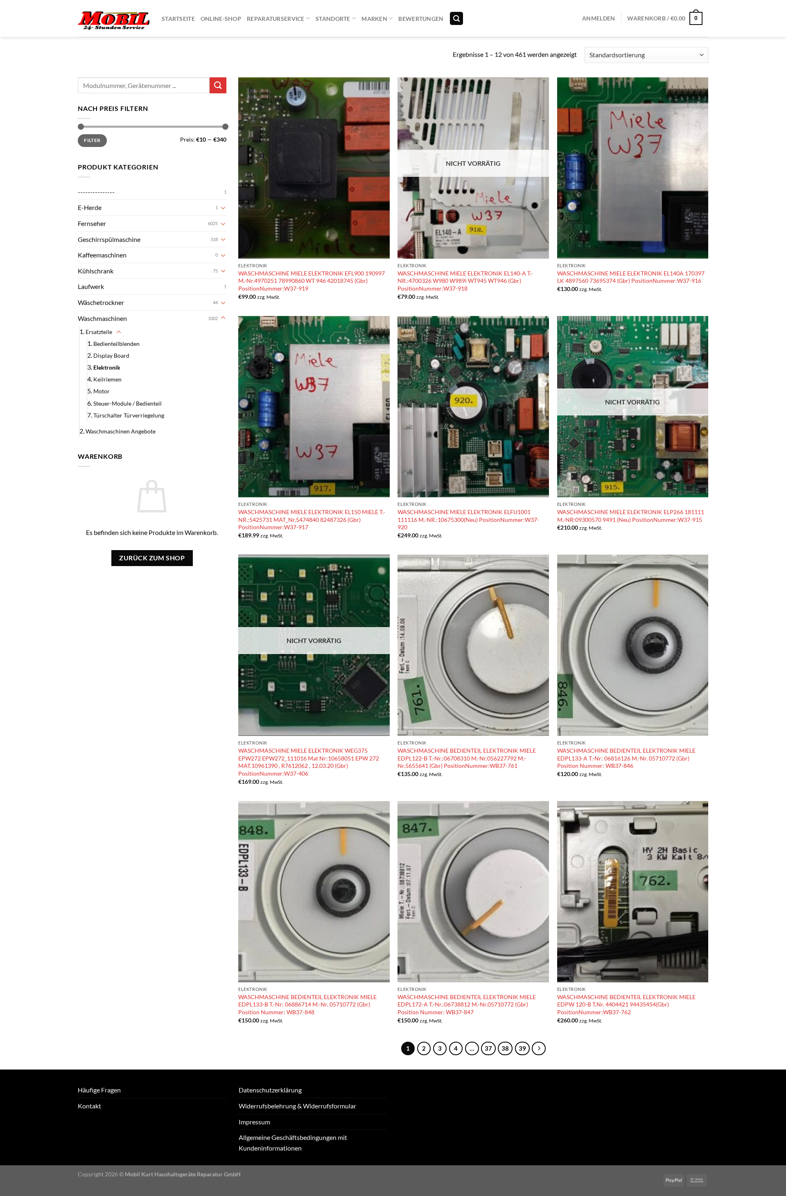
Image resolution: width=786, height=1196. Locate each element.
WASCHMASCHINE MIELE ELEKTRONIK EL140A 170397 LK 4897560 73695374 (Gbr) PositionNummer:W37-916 (631, 277)
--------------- (96, 192)
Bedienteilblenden (116, 343)
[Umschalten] (223, 207)
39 (522, 1048)
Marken (374, 18)
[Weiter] (539, 1049)
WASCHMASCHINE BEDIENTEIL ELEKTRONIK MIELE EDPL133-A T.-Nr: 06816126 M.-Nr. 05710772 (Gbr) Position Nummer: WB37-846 (626, 758)
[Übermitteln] (218, 85)
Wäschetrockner (101, 302)
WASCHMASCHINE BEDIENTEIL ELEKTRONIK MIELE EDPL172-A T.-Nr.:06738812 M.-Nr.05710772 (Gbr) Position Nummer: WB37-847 (467, 1004)
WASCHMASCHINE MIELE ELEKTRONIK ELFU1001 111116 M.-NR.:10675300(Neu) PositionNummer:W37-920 (468, 519)
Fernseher (92, 223)
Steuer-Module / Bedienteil (127, 403)
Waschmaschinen (102, 318)
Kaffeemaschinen (102, 255)
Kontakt (89, 1106)
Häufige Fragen (99, 1090)
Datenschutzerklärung (270, 1090)
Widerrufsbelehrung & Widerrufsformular (297, 1106)
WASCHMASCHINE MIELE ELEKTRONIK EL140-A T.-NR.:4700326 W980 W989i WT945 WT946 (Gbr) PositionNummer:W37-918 (465, 281)
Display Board (111, 355)
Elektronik (106, 367)
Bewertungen (420, 18)
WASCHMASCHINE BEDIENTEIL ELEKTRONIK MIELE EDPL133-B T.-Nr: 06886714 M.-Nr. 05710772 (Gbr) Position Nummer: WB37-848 (307, 1004)
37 (488, 1048)
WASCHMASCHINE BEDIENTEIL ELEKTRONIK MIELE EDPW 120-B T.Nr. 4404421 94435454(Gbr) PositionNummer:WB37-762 (626, 1004)
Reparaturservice (276, 18)
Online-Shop (221, 18)
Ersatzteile (99, 331)
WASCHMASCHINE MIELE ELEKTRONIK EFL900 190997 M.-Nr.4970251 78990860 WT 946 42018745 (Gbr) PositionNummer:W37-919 (311, 281)
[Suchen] (456, 18)
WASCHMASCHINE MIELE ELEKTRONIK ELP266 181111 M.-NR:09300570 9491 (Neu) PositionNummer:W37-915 (630, 515)
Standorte (333, 18)
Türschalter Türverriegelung (128, 415)
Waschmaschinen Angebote (121, 431)
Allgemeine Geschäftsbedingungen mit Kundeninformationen (293, 1142)
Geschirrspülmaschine (109, 239)
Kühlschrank (95, 271)
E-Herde (90, 207)
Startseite (178, 18)
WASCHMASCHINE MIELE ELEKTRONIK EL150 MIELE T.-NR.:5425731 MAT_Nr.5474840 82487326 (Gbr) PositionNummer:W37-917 (311, 519)
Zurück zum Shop (152, 558)
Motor (101, 391)
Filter (92, 140)
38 (505, 1048)
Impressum (254, 1122)
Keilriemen (107, 379)
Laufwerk (91, 286)
